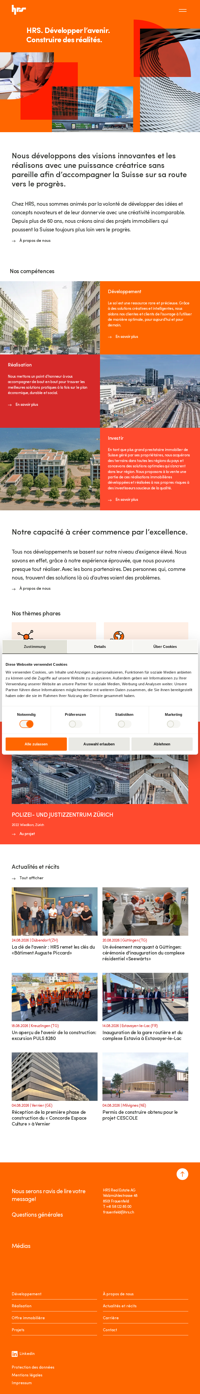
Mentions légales (27, 1375)
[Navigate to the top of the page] (182, 1174)
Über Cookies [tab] (165, 646)
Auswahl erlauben (99, 744)
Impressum (22, 1383)
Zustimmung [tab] (35, 646)
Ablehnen (162, 744)
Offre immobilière (28, 1318)
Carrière (111, 1318)
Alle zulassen (36, 744)
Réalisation (21, 1306)
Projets (18, 1330)
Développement (26, 1294)
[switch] (75, 724)
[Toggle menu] (183, 10)
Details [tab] (100, 646)
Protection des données (33, 1368)
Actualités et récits (120, 1306)
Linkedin (27, 1354)
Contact (110, 1330)
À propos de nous (118, 1294)
